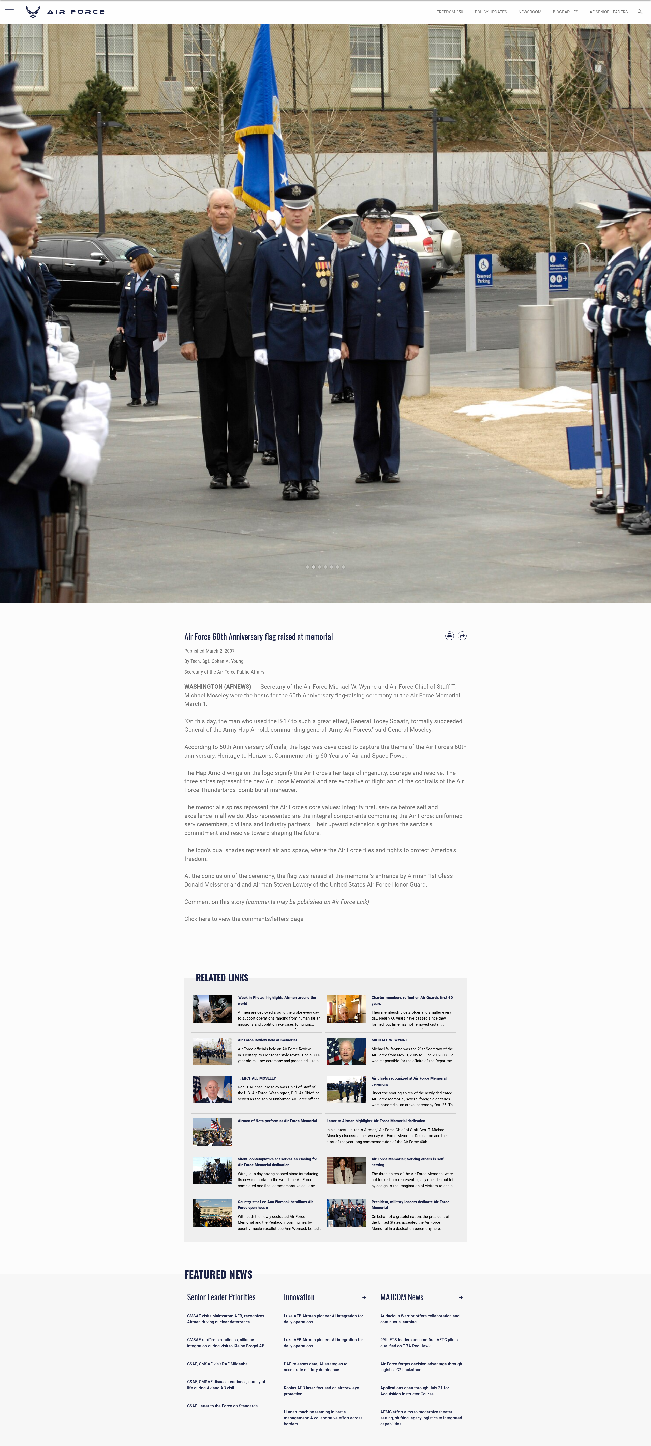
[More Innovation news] (364, 1297)
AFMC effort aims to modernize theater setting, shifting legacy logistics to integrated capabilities (421, 1418)
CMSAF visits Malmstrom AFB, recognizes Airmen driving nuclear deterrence (225, 1319)
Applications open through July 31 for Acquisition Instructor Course (414, 1390)
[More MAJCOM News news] (461, 1297)
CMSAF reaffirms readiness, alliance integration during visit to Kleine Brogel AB (225, 1342)
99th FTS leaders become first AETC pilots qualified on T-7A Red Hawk (419, 1342)
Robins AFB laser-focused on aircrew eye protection (321, 1390)
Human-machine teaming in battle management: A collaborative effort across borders (323, 1418)
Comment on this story (214, 901)
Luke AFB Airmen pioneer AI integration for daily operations (323, 1319)
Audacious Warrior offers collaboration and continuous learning (420, 1319)
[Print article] (449, 635)
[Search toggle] (640, 12)
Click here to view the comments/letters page (243, 919)
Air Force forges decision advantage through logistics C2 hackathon (421, 1367)
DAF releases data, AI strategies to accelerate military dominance (315, 1367)
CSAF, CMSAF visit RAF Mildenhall (218, 1364)
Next (618, 313)
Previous (32, 313)
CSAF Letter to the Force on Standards (222, 1406)
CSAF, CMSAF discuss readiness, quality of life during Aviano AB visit (226, 1384)
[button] (8, 12)
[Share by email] (462, 635)
